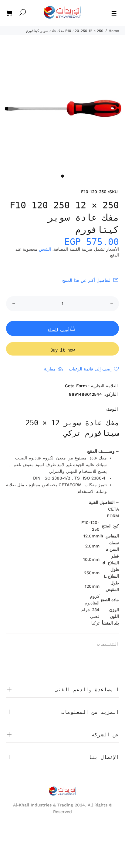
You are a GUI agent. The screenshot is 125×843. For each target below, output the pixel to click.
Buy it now (62, 350)
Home (114, 31)
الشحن (45, 249)
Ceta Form (76, 385)
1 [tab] (62, 176)
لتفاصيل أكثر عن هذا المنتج (86, 280)
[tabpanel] (62, 108)
